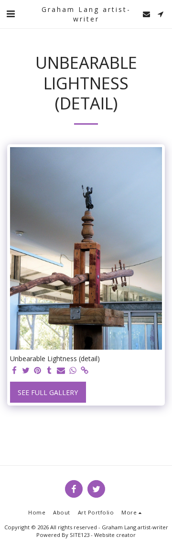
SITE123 (79, 534)
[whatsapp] (73, 370)
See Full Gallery (48, 392)
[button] (10, 13)
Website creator (115, 534)
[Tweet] (26, 370)
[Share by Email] (61, 370)
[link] (84, 370)
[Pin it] (37, 370)
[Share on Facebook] (14, 370)
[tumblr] (49, 370)
